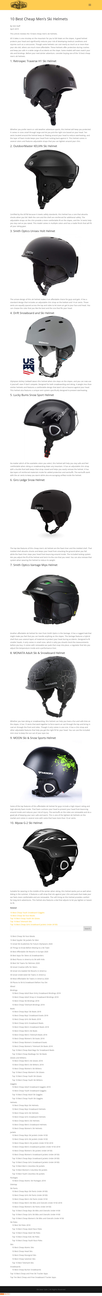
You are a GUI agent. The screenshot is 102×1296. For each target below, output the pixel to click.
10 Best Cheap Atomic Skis (23, 1247)
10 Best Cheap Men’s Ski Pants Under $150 (30, 1199)
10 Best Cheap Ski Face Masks (22, 915)
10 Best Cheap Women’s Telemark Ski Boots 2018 (32, 1046)
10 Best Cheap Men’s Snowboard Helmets (29, 1124)
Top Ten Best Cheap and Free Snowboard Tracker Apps (33, 1277)
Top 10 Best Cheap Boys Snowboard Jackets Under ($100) (35, 1158)
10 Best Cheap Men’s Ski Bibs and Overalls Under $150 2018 (37, 1203)
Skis (11, 1244)
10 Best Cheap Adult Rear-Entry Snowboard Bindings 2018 (36, 993)
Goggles (13, 1084)
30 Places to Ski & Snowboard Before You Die (28, 982)
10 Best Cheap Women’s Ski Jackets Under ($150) (32, 1150)
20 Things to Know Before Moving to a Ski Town (30, 948)
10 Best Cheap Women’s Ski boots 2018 (28, 1038)
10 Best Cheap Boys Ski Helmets (25, 1105)
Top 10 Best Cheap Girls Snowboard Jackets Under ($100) (33, 924)
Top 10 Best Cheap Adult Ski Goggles (27, 1094)
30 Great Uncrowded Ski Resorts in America (28, 971)
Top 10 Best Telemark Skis (21, 921)
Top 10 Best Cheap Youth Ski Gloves (25, 918)
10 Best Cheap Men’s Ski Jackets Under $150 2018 (32, 1143)
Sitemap (13, 1184)
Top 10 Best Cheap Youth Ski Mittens (27, 1080)
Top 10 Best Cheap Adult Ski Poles (26, 1233)
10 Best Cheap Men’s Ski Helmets (26, 1121)
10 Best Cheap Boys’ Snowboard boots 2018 (30, 1015)
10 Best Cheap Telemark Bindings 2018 (28, 1005)
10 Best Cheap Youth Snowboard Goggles (27, 912)
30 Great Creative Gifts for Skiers (23, 967)
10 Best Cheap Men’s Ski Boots (24, 1031)
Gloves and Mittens (18, 1058)
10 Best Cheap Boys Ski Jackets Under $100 (30, 1135)
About (12, 986)
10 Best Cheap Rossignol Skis (24, 1255)
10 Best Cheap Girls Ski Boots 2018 (26, 1019)
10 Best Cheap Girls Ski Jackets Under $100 (30, 1139)
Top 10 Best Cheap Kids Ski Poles (25, 1237)
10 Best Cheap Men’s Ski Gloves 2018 (27, 1061)
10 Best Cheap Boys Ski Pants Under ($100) (30, 1191)
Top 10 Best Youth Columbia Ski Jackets (28, 1174)
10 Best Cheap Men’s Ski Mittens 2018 (28, 1064)
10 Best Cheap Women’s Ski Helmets (27, 1128)
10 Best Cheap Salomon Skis (23, 1259)
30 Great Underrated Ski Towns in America (28, 975)
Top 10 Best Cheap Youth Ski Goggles (27, 1098)
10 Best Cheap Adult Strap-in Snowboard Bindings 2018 (35, 997)
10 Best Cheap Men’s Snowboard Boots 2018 (30, 1027)
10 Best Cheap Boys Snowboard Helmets (29, 1109)
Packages (14, 1177)
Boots (12, 1008)
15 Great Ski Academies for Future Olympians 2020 (31, 944)
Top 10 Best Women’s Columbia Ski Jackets (29, 1170)
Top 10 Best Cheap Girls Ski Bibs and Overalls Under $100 (36, 1214)
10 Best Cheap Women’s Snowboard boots (29, 1042)
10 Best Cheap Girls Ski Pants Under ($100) (30, 1195)
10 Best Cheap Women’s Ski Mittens (27, 1068)
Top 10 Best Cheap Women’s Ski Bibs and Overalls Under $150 (38, 1218)
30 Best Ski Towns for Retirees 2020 (25, 963)
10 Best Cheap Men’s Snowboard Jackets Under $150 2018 (36, 1147)
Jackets (13, 1132)
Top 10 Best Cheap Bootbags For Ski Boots (29, 1054)
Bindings (14, 990)
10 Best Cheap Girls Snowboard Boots (27, 1023)
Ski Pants (14, 1188)
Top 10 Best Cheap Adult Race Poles (27, 1229)
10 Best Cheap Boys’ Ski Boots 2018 (26, 1011)
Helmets (13, 1102)
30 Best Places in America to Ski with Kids (27, 959)
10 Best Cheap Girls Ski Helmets (25, 1113)
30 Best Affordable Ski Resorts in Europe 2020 (29, 951)
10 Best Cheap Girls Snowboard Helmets (29, 1117)
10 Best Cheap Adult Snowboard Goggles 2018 (31, 1087)
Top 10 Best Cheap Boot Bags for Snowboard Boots (33, 1050)
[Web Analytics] (5, 1294)
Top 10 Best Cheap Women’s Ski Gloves (28, 1072)
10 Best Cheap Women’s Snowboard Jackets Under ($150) (35, 1154)
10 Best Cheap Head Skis (22, 1251)
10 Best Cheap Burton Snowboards (26, 1269)
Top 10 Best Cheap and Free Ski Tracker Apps (29, 1273)
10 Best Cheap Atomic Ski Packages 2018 (29, 1180)
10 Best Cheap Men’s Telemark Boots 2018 (29, 1035)
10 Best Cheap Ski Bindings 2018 (25, 1001)
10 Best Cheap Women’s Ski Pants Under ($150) (31, 1207)
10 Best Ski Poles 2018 (21, 1225)
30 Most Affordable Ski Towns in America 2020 (29, 978)
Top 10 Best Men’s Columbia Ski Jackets (28, 1166)
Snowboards (15, 1266)
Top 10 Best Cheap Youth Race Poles (27, 1240)
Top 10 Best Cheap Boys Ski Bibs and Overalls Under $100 (36, 1210)
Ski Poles (13, 1222)
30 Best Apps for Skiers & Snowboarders (27, 955)
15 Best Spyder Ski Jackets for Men (24, 940)
